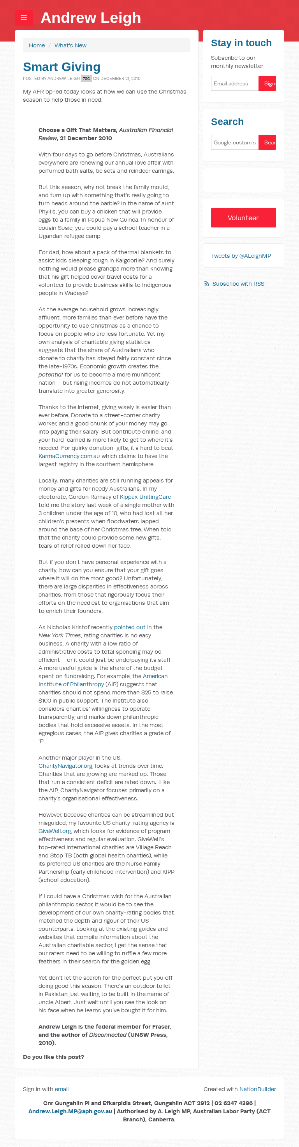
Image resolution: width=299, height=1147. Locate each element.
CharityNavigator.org (65, 765)
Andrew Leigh (90, 17)
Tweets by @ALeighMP (241, 255)
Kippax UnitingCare (145, 496)
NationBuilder (257, 1089)
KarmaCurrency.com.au (69, 456)
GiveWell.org (55, 831)
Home (37, 45)
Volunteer (243, 217)
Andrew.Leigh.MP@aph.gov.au (70, 1111)
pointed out (130, 627)
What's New (70, 45)
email (62, 1089)
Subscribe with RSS (238, 283)
